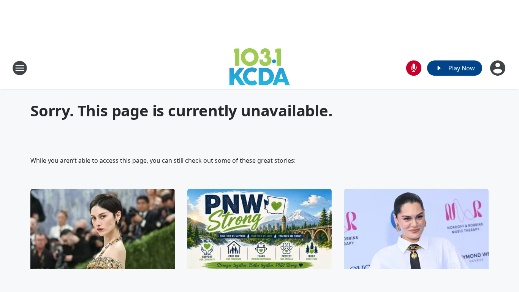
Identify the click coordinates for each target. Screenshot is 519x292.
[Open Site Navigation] (19, 68)
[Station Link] (259, 68)
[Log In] (498, 68)
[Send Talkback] (413, 68)
